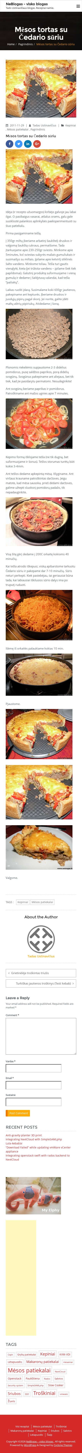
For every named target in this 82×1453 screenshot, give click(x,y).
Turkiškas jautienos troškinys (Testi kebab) (43, 983)
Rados (47, 1378)
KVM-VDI (64, 1354)
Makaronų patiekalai (42, 1361)
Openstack (14, 1378)
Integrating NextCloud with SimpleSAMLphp (34, 1139)
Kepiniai (70, 125)
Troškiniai (44, 1393)
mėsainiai (68, 1362)
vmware (64, 1394)
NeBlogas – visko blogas (40, 1441)
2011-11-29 (17, 125)
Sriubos (14, 1393)
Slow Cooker (56, 1385)
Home (11, 44)
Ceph (10, 1354)
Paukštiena (33, 1378)
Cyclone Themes (63, 1445)
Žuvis (11, 1401)
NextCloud (60, 1371)
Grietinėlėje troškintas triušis (30, 973)
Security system (15, 1385)
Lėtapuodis (15, 1362)
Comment (12, 1015)
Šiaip (49, 1434)
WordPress (30, 1445)
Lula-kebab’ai (14, 1143)
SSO (27, 1394)
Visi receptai (22, 1426)
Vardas (10, 1061)
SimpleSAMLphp (35, 1385)
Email (10, 1078)
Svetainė (10, 1095)
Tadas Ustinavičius (45, 125)
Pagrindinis (25, 44)
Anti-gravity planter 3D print (24, 1135)
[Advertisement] (21, 1278)
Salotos (59, 1378)
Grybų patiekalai (26, 1354)
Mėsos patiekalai (17, 129)
